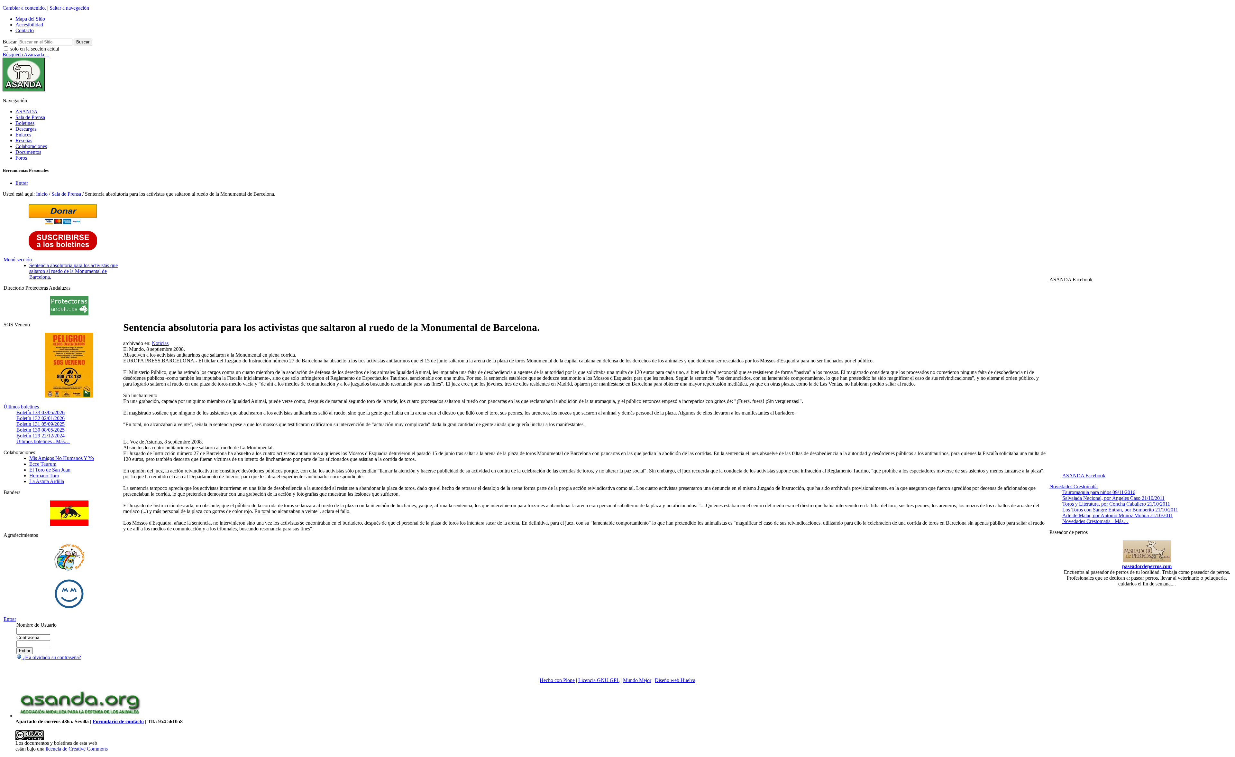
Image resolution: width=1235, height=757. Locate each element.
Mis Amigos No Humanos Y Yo (61, 458)
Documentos (28, 152)
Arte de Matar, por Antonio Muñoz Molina (1117, 515)
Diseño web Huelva (675, 680)
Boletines (24, 123)
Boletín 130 (40, 430)
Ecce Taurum (42, 464)
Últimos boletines (21, 406)
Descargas (25, 129)
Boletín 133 (40, 412)
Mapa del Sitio (30, 19)
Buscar (10, 41)
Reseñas (23, 140)
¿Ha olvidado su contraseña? (51, 657)
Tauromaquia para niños (1098, 492)
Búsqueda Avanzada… (26, 54)
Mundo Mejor (637, 680)
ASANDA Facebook (1083, 475)
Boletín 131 (40, 424)
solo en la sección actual (34, 48)
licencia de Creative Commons (77, 749)
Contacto (24, 30)
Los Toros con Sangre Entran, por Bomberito (1120, 509)
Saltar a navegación (69, 8)
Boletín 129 (40, 435)
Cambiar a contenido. (24, 8)
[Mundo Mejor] (69, 608)
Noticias (160, 343)
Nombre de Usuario (36, 625)
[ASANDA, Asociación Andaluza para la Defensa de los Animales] (79, 715)
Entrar (21, 183)
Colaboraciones (31, 146)
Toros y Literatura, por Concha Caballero (1116, 504)
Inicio (42, 194)
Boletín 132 (40, 418)
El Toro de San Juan (49, 469)
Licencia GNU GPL (598, 680)
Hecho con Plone (557, 680)
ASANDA (26, 111)
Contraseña (27, 637)
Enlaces (23, 134)
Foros (21, 158)
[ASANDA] (24, 89)
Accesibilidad (29, 24)
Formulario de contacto (118, 721)
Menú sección (18, 259)
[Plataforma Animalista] (69, 569)
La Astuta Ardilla (46, 481)
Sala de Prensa (30, 117)
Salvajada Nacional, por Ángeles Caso (1113, 498)
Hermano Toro (44, 475)
